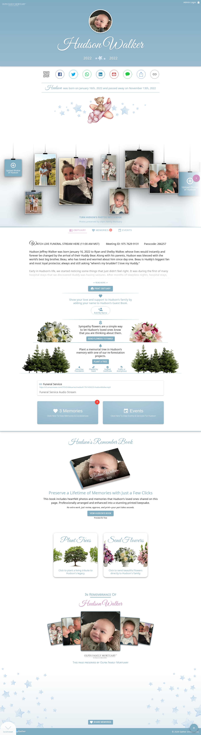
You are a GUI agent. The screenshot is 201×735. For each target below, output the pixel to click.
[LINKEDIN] (100, 74)
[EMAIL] (114, 74)
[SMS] (127, 74)
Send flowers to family (100, 339)
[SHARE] (141, 74)
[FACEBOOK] (59, 74)
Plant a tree (100, 361)
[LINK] (154, 74)
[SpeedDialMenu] (194, 728)
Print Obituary (102, 288)
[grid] (100, 180)
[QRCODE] (46, 74)
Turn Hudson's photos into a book (100, 217)
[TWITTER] (73, 74)
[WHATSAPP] (87, 74)
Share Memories (102, 722)
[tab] (77, 230)
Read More (100, 283)
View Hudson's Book (100, 513)
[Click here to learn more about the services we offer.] (100, 656)
